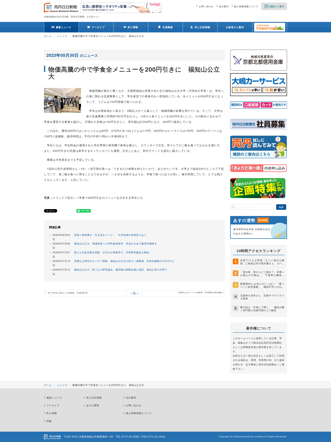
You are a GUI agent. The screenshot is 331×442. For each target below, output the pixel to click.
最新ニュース (63, 27)
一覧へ (134, 293)
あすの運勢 (92, 405)
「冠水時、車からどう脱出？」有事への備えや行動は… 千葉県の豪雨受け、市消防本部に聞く (262, 275)
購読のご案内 (277, 6)
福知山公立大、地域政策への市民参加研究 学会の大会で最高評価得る (115, 243)
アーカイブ (98, 27)
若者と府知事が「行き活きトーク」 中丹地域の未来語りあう (110, 235)
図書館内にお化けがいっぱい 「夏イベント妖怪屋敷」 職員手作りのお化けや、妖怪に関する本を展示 (262, 287)
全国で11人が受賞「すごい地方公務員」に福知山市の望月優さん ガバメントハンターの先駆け (262, 263)
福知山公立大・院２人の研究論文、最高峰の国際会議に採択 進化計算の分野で (120, 269)
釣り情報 (133, 27)
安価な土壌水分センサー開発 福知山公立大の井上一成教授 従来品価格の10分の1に (124, 261)
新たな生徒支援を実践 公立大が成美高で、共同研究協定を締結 (111, 252)
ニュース (62, 36)
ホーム (48, 36)
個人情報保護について (246, 6)
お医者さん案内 (235, 27)
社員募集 (168, 27)
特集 (49, 421)
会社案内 (224, 6)
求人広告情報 (202, 27)
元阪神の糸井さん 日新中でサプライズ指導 (262, 297)
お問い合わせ (206, 6)
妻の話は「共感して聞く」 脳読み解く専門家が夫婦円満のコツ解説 (262, 308)
